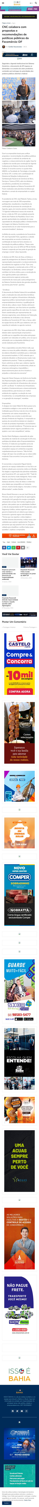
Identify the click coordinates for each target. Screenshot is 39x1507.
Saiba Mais (27, 1500)
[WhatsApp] (13, 547)
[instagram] (26, 1411)
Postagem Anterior (9, 627)
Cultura (14, 542)
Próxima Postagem (30, 627)
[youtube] (22, 1411)
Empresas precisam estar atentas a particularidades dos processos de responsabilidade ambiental (9, 574)
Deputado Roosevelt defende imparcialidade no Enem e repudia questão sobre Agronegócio (10, 602)
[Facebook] (4, 547)
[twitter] (17, 1411)
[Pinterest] (18, 547)
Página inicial (6, 23)
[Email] (23, 547)
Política (29, 542)
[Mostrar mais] (27, 547)
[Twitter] (9, 547)
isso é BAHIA (21, 542)
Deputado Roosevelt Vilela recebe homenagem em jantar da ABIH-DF (28, 573)
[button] (3, 3)
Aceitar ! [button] (6, 1503)
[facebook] (12, 1411)
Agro (13, 23)
